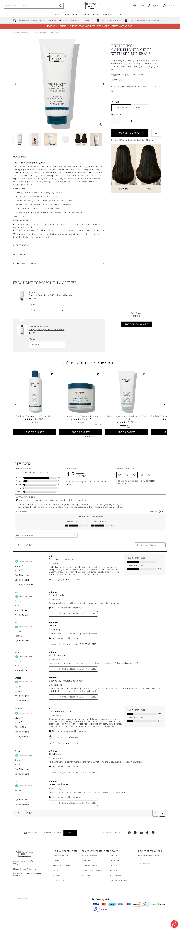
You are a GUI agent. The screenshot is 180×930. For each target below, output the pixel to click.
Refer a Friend (115, 875)
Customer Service (60, 855)
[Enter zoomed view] (100, 125)
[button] (174, 924)
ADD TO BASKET (35, 432)
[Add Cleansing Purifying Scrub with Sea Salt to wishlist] (98, 374)
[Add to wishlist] (156, 133)
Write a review (137, 75)
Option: (115, 102)
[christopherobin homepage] (91, 5)
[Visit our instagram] (135, 833)
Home (16, 32)
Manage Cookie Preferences (24, 869)
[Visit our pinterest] (153, 833)
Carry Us (113, 865)
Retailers (113, 870)
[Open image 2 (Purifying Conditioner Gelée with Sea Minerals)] (50, 139)
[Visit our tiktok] (147, 833)
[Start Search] (60, 5)
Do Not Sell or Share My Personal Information (27, 875)
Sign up (70, 833)
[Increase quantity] (131, 120)
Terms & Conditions (90, 855)
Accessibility (86, 875)
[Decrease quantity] (115, 120)
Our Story (114, 855)
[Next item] (165, 404)
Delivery (56, 860)
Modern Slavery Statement (93, 870)
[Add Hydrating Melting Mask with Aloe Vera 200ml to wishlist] (144, 374)
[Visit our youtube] (141, 833)
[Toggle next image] (103, 84)
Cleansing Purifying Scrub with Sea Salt (80, 416)
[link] (153, 5)
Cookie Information (89, 865)
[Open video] (35, 139)
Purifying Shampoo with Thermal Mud (34, 416)
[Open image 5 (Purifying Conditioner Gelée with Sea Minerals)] (96, 139)
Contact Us (57, 870)
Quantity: (116, 115)
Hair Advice (114, 860)
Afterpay (56, 875)
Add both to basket (136, 324)
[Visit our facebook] (129, 833)
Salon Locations (144, 863)
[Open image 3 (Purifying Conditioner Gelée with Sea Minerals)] (66, 139)
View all (158, 87)
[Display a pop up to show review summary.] (43, 419)
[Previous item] (15, 404)
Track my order (59, 880)
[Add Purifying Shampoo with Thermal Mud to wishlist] (52, 374)
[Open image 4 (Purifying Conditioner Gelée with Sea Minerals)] (81, 139)
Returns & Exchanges (61, 865)
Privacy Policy (87, 860)
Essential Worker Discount (121, 880)
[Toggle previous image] (15, 84)
